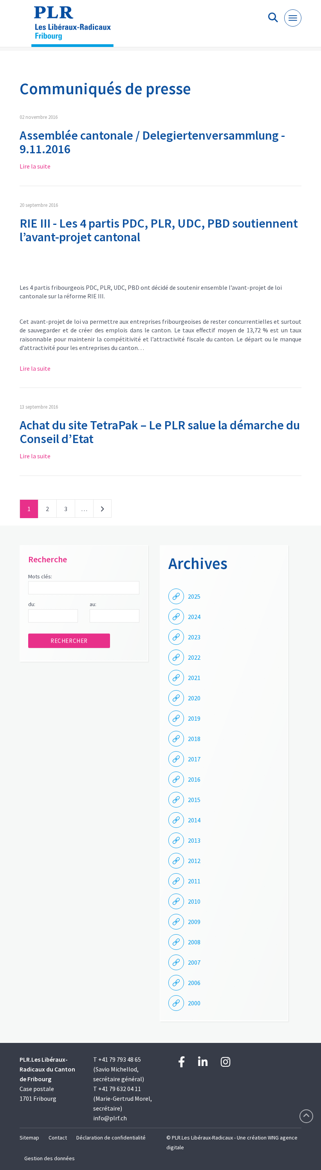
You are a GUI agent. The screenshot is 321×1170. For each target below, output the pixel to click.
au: (93, 604)
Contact (58, 1137)
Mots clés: (40, 576)
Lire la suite (35, 166)
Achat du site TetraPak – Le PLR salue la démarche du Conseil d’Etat (160, 432)
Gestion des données (49, 1158)
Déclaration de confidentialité (111, 1137)
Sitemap (29, 1137)
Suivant (102, 510)
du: (31, 604)
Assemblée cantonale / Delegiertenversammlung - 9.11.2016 (152, 142)
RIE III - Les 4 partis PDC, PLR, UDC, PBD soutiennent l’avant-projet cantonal (159, 230)
